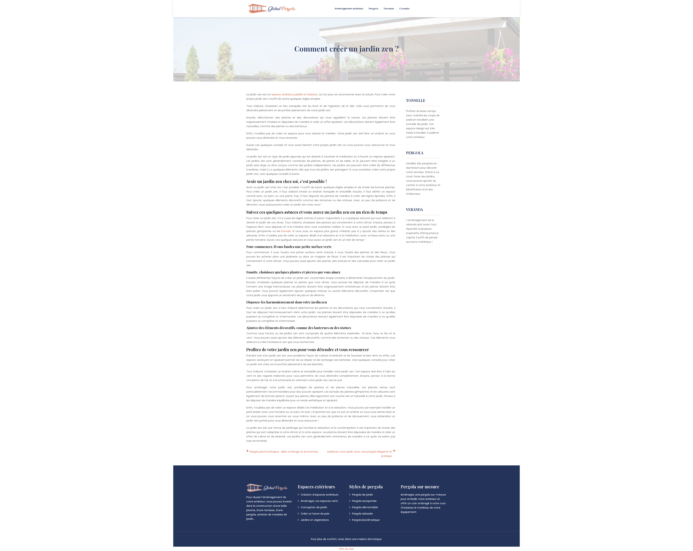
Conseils (404, 8)
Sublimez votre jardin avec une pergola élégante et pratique (359, 454)
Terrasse (388, 8)
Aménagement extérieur (349, 8)
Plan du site (346, 549)
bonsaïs (286, 231)
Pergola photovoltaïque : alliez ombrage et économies (284, 451)
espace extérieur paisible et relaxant (294, 94)
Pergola (373, 8)
